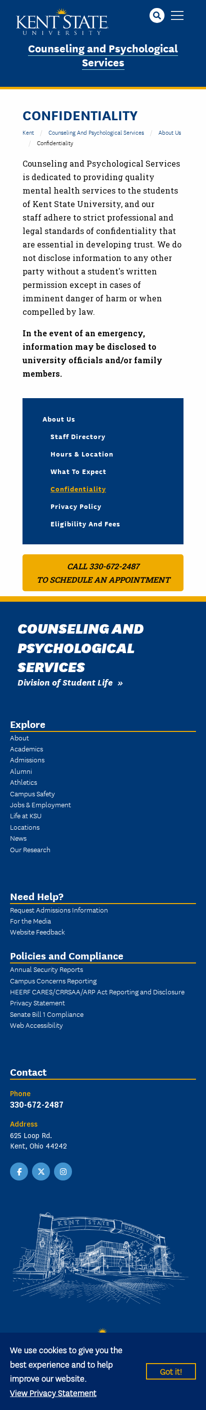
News (18, 837)
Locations (25, 826)
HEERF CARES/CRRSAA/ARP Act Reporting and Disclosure (97, 991)
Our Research (30, 849)
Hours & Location (82, 453)
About (19, 737)
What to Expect (78, 471)
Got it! (171, 1371)
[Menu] (177, 16)
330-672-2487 (37, 1104)
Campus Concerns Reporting (53, 980)
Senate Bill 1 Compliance (47, 1013)
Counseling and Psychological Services (103, 55)
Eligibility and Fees (85, 523)
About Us (169, 132)
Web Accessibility (36, 1024)
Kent (28, 132)
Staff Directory (78, 436)
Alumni (21, 770)
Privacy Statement (37, 1002)
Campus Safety (32, 793)
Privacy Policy (76, 505)
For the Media (30, 920)
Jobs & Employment (40, 804)
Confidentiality (78, 488)
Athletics (23, 781)
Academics (26, 748)
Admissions (27, 759)
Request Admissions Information (59, 909)
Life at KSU (26, 815)
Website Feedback (37, 931)
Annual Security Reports (46, 968)
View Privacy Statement (53, 1392)
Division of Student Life (65, 682)
